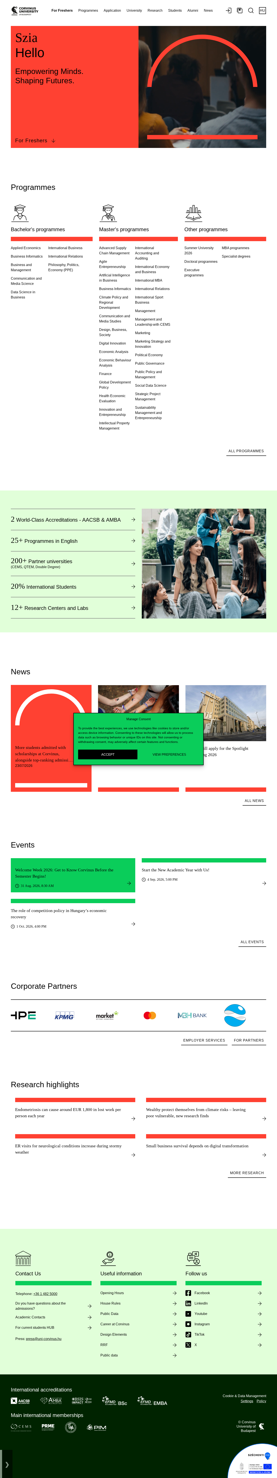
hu (262, 10)
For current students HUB (34, 1327)
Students (175, 10)
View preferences (169, 754)
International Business (65, 248)
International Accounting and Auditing (147, 253)
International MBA (148, 280)
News (208, 10)
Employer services (204, 1040)
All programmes (246, 451)
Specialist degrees (236, 256)
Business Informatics (27, 256)
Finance (105, 374)
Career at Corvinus (114, 1324)
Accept (107, 754)
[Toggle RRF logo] (7, 1464)
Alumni (192, 10)
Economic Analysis (113, 352)
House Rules (110, 1303)
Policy (261, 1401)
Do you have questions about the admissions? (40, 1306)
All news (254, 801)
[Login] (228, 11)
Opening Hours (112, 1293)
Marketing (142, 333)
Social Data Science (150, 385)
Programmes (88, 10)
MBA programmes (235, 248)
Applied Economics (26, 248)
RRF (104, 1345)
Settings (247, 1401)
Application (112, 10)
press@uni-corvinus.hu (43, 1339)
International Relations (65, 256)
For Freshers (31, 140)
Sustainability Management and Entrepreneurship (148, 413)
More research (247, 1173)
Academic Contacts (30, 1317)
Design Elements (113, 1334)
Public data (109, 1355)
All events (252, 942)
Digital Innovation (112, 343)
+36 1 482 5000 (45, 1294)
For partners (249, 1040)
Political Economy (149, 355)
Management (145, 311)
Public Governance (149, 363)
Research (155, 10)
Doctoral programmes (200, 261)
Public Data (109, 1314)
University (134, 10)
